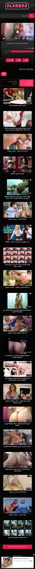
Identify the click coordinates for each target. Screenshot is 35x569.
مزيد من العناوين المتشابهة (18, 547)
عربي (24, 60)
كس (17, 60)
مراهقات (9, 60)
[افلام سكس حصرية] (17, 6)
